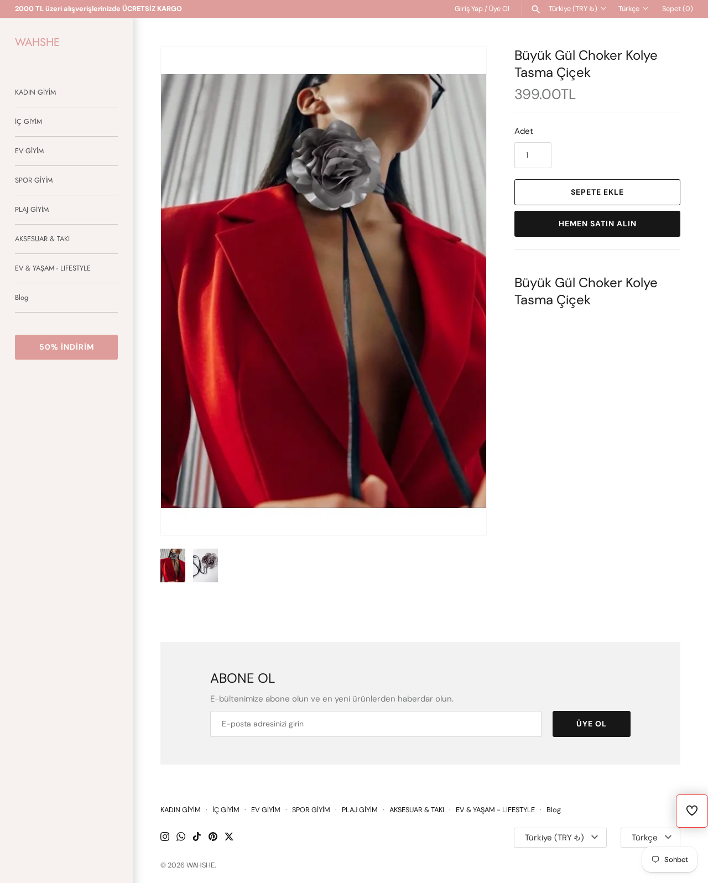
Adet (523, 131)
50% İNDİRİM (66, 347)
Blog (21, 297)
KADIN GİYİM (35, 92)
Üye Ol (499, 8)
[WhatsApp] (180, 838)
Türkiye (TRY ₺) (573, 8)
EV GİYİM (29, 151)
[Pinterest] (213, 838)
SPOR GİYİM (34, 180)
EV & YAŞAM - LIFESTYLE (53, 268)
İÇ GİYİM (28, 121)
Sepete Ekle (597, 192)
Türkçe (628, 8)
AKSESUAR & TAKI (42, 238)
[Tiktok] (196, 838)
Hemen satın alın (598, 223)
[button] (463, 291)
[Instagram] (164, 838)
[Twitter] (229, 838)
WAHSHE (200, 865)
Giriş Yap (469, 8)
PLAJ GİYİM (32, 209)
